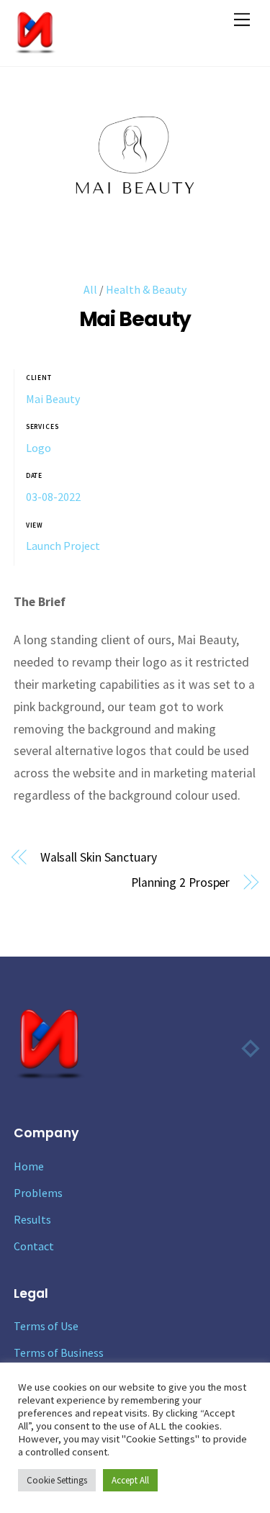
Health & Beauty (146, 289)
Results (32, 1219)
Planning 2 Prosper (180, 882)
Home (29, 1166)
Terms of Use (46, 1326)
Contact (34, 1246)
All (90, 289)
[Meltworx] (35, 48)
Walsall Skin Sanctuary (98, 857)
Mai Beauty (135, 318)
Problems (38, 1192)
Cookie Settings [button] (57, 1480)
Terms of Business (59, 1352)
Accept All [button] (130, 1480)
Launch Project (63, 545)
